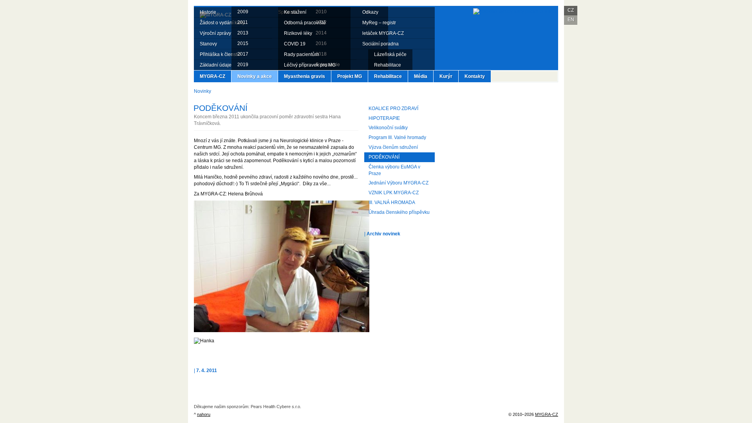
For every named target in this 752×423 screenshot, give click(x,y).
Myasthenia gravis (304, 76)
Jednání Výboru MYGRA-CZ (398, 183)
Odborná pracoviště (305, 22)
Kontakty (475, 76)
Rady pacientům (301, 54)
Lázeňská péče (390, 54)
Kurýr (445, 76)
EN (571, 19)
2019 (242, 64)
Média (420, 76)
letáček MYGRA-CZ (383, 33)
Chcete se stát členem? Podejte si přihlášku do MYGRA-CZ (499, 188)
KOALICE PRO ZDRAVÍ (393, 108)
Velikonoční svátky (388, 127)
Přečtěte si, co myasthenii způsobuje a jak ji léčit (499, 119)
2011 (242, 22)
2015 (242, 43)
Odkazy (370, 12)
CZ (571, 10)
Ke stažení (295, 12)
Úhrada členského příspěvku (399, 212)
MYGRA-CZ (212, 76)
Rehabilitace (388, 76)
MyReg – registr (379, 22)
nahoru (203, 414)
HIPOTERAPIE (384, 118)
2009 (242, 11)
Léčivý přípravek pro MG (310, 65)
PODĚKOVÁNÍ (384, 157)
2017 (242, 54)
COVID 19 (295, 44)
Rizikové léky (298, 33)
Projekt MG (349, 76)
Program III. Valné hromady (397, 137)
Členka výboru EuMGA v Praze (394, 170)
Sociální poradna (380, 44)
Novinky (202, 91)
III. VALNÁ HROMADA (392, 202)
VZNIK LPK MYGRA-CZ (394, 192)
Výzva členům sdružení (393, 147)
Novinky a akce (254, 76)
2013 (242, 33)
